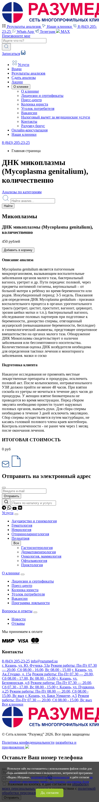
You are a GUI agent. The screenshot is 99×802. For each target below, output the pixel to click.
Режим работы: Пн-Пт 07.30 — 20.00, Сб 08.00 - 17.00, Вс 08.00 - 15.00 (48, 676)
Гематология (22, 525)
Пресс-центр (31, 100)
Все (16, 543)
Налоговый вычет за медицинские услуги (55, 117)
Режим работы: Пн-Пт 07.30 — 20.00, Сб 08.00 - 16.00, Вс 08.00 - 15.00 (49, 667)
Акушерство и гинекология (34, 521)
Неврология (21, 530)
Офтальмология (34, 561)
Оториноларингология (30, 534)
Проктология (32, 565)
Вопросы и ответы (17, 611)
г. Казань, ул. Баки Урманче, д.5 (51, 696)
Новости (19, 619)
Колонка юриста (34, 104)
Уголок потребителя (37, 108)
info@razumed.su (44, 661)
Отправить (11, 496)
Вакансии (29, 113)
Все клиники (12, 704)
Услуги (7, 513)
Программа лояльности (31, 603)
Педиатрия (20, 538)
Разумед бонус (33, 126)
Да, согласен (50, 793)
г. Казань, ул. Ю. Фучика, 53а (26, 665)
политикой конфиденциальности (50, 777)
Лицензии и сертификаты (42, 96)
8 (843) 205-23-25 (16, 143)
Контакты (29, 121)
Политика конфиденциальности (28, 742)
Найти (8, 206)
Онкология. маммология (41, 556)
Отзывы (18, 623)
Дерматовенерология (38, 552)
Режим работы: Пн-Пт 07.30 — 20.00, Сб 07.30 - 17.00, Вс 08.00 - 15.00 (47, 685)
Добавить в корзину (18, 250)
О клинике (30, 91)
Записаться (11, 54)
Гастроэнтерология (37, 548)
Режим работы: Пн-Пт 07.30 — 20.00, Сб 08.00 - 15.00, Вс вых (47, 698)
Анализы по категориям (22, 192)
